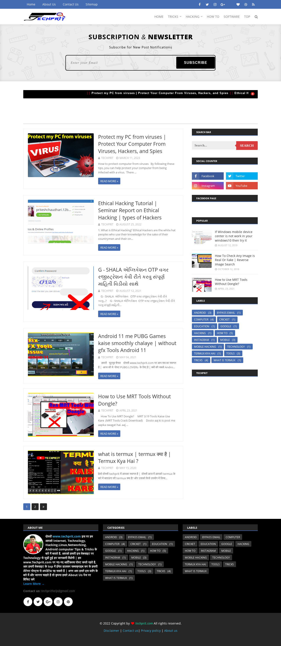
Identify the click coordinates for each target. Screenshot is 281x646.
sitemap (92, 4)
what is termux (224, 360)
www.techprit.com (66, 536)
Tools (230, 353)
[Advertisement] (140, 108)
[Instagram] (58, 601)
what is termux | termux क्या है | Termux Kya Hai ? (134, 457)
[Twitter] (38, 601)
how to (213, 16)
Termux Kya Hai (204, 353)
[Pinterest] (68, 601)
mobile (225, 340)
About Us (49, 4)
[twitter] (207, 4)
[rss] (253, 4)
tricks (198, 360)
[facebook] (199, 4)
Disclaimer (112, 630)
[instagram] (215, 4)
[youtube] (242, 185)
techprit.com (144, 623)
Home (31, 4)
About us (170, 630)
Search (247, 145)
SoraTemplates (48, 641)
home (159, 16)
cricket (224, 319)
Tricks (173, 16)
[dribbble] (245, 4)
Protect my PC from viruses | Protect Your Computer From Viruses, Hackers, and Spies (150, 93)
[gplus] (222, 4)
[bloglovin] (238, 4)
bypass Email (226, 313)
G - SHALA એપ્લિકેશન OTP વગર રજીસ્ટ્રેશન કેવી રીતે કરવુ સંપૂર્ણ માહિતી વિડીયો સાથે (133, 276)
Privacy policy (151, 630)
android (200, 313)
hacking (192, 16)
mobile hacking (205, 347)
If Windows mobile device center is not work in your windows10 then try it (233, 236)
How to (222, 333)
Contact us (130, 630)
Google (225, 326)
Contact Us (71, 4)
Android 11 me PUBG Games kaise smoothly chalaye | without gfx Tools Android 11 (137, 343)
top (247, 16)
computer (201, 319)
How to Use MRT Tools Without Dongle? (231, 282)
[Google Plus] (48, 601)
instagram (201, 340)
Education (201, 326)
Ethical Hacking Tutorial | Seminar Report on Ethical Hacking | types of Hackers (130, 210)
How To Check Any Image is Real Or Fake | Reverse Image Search (235, 260)
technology (236, 347)
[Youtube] (230, 4)
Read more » (109, 181)
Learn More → (34, 584)
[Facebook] (27, 601)
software (232, 16)
